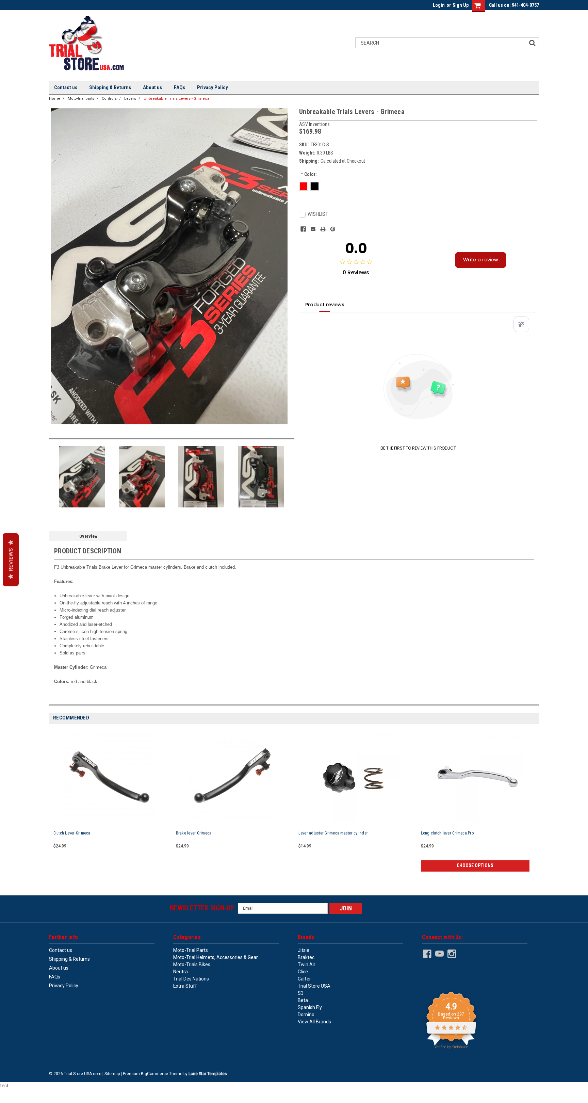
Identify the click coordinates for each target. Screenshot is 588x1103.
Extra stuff (185, 986)
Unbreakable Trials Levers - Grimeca (176, 98)
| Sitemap (111, 1073)
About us (152, 87)
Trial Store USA (314, 986)
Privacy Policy (212, 87)
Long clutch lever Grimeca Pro (447, 833)
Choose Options (475, 865)
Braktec (306, 957)
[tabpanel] (110, 802)
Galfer (304, 979)
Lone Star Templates (208, 1073)
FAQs (179, 87)
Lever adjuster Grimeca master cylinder (333, 833)
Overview (88, 536)
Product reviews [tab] (324, 304)
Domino (306, 1014)
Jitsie (303, 950)
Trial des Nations (191, 979)
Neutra (180, 971)
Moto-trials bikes (191, 964)
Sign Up (461, 5)
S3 (301, 993)
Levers (130, 98)
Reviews (11, 559)
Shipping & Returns (110, 87)
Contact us (65, 87)
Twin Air (306, 964)
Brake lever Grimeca (194, 833)
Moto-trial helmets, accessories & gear (215, 957)
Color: (309, 174)
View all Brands (314, 1021)
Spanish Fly (310, 1007)
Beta (303, 1000)
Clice (303, 971)
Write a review (480, 259)
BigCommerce (154, 1073)
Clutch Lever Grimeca (72, 833)
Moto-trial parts (81, 98)
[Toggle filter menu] (521, 324)
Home (54, 98)
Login (439, 5)
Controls (109, 98)
